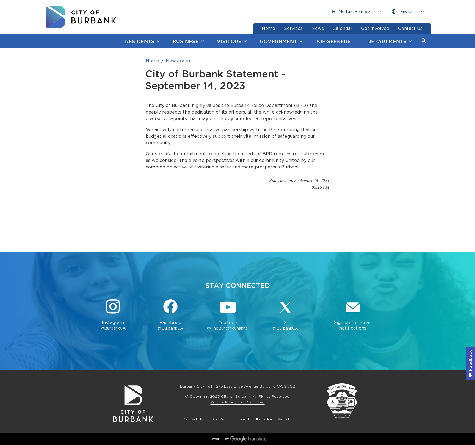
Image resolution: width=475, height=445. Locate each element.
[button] (423, 41)
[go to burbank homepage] (81, 17)
